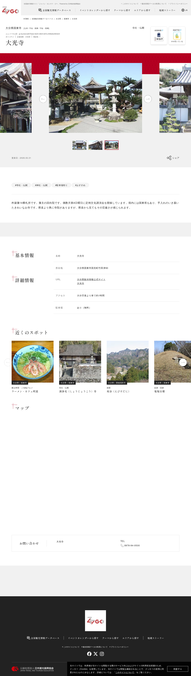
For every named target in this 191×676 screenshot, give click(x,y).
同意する (177, 668)
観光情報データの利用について (154, 3)
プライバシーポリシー (179, 3)
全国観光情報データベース (57, 10)
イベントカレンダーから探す (95, 10)
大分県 (58, 19)
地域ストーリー (167, 10)
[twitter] (95, 653)
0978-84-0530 (132, 545)
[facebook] (89, 653)
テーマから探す (122, 10)
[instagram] (101, 654)
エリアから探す (142, 10)
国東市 (66, 19)
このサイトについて (124, 672)
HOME (26, 19)
